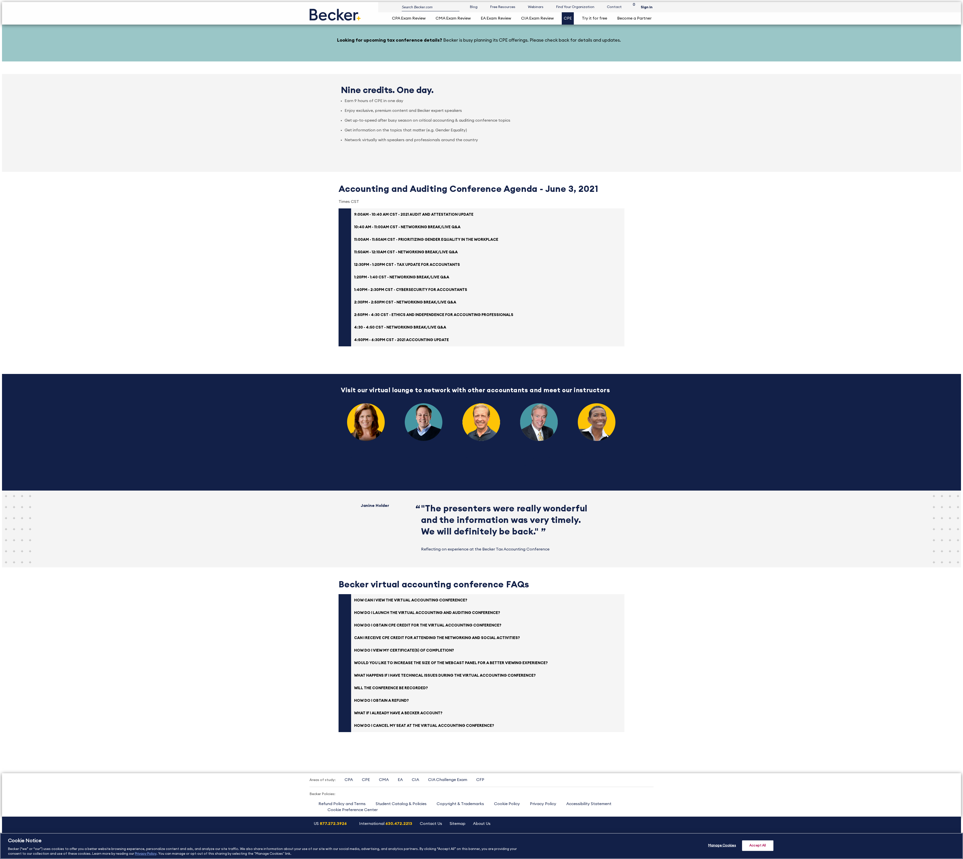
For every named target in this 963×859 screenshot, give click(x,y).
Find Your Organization (575, 7)
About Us (482, 824)
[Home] (335, 13)
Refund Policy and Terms (342, 804)
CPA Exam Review (409, 18)
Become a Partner (634, 18)
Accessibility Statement (588, 804)
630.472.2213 (398, 824)
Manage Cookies (722, 845)
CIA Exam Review (537, 18)
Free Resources (502, 7)
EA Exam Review (496, 18)
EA (400, 780)
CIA (415, 780)
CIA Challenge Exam (447, 780)
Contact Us (431, 824)
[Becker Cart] (632, 7)
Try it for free (594, 18)
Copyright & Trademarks (460, 804)
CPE (568, 18)
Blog (473, 7)
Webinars (535, 7)
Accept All (757, 845)
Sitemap (457, 824)
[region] (481, 846)
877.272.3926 (333, 824)
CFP (480, 780)
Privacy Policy (543, 804)
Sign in (647, 7)
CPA (349, 780)
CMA (384, 780)
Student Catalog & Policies (401, 804)
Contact (614, 7)
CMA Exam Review (453, 18)
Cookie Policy (507, 804)
